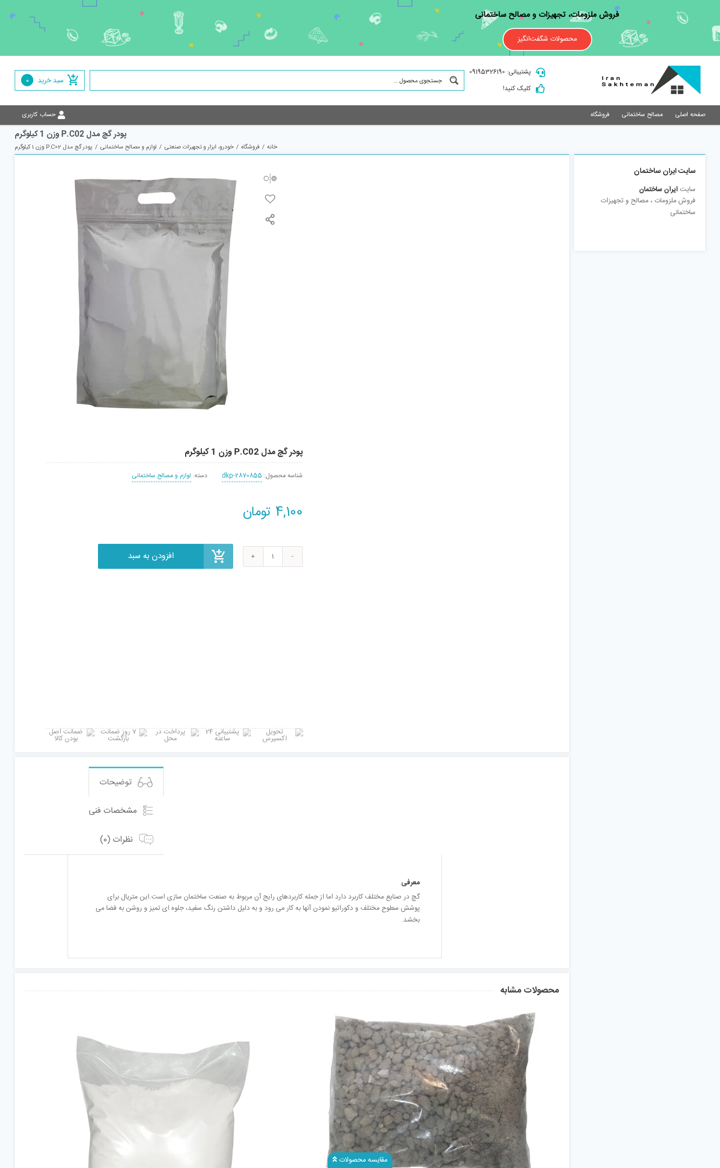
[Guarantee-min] (70, 732)
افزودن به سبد (151, 556)
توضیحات (116, 783)
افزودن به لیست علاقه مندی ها (270, 198)
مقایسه (270, 178)
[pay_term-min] (174, 732)
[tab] (126, 782)
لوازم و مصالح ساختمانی (161, 476)
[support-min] (226, 732)
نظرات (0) (117, 840)
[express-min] (278, 732)
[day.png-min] (122, 732)
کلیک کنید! (517, 88)
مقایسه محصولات (362, 1160)
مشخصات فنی (114, 811)
